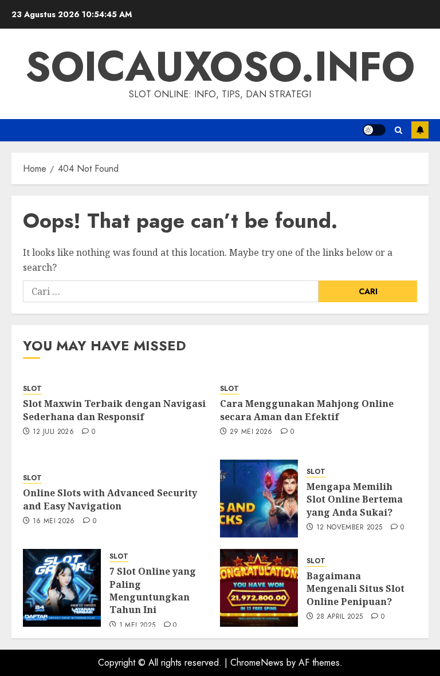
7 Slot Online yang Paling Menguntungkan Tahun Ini (152, 590)
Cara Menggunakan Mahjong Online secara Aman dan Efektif (307, 409)
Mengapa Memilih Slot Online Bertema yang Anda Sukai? (355, 499)
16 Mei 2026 (54, 521)
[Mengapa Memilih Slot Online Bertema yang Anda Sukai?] (259, 498)
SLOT (32, 389)
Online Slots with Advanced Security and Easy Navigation (110, 499)
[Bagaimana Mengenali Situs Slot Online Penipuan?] (259, 588)
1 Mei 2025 (137, 625)
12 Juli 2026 (53, 432)
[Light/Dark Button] (374, 130)
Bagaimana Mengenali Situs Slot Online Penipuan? (355, 589)
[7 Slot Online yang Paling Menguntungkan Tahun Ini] (62, 588)
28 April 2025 (339, 617)
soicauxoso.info (220, 66)
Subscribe (420, 130)
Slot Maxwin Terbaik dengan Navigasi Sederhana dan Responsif (114, 409)
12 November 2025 (349, 527)
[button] (398, 130)
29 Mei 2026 (251, 432)
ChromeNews (257, 662)
